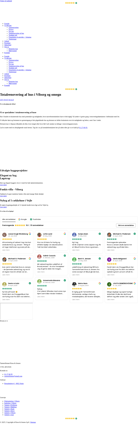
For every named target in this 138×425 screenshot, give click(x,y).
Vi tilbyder (8, 25)
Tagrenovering (14, 27)
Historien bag (13, 49)
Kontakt (7, 53)
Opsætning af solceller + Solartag (20, 37)
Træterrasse (12, 39)
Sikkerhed (7, 45)
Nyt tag (11, 31)
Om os (6, 47)
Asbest (6, 41)
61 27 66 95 (83, 128)
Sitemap (33, 422)
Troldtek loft (13, 35)
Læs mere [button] (6, 250)
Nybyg (11, 29)
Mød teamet (13, 51)
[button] (69, 3)
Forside (6, 24)
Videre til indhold (6, 1)
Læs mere (3, 185)
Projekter (7, 43)
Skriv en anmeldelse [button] (126, 225)
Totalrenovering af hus (16, 33)
